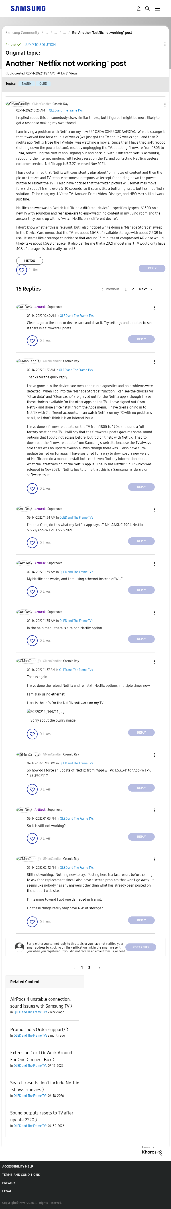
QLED (43, 84)
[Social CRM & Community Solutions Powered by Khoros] (152, 1151)
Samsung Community (22, 33)
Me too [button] (29, 261)
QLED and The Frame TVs (66, 110)
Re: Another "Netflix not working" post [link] (102, 33)
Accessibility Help (17, 1166)
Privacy (8, 1183)
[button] (158, 104)
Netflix (26, 84)
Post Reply (141, 947)
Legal (7, 1191)
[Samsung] (28, 8)
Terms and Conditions (21, 1175)
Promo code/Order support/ (37, 1029)
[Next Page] (98, 967)
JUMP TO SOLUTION (40, 45)
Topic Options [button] (157, 44)
